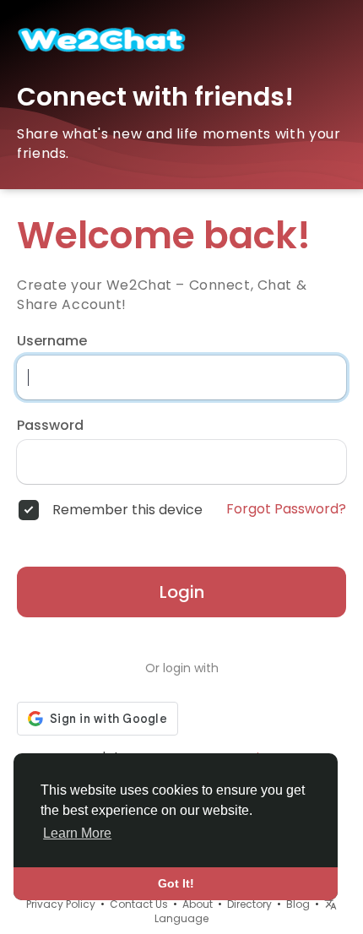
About (197, 904)
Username (52, 341)
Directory (249, 904)
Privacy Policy (60, 904)
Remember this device (127, 510)
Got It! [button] (176, 883)
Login (182, 592)
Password (50, 425)
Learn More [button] (77, 833)
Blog (298, 904)
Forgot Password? (286, 509)
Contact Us (139, 904)
